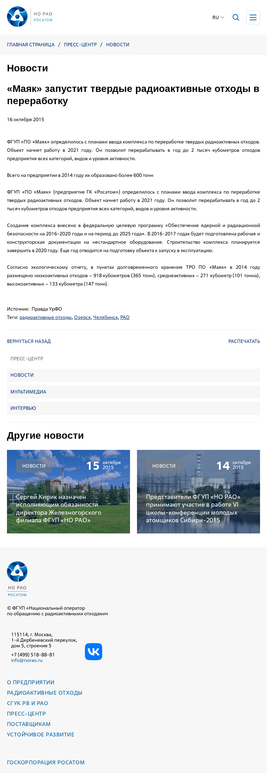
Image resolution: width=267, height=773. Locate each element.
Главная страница (31, 45)
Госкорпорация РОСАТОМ (45, 762)
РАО (125, 317)
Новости (117, 45)
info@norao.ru (26, 660)
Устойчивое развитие (40, 734)
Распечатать (244, 341)
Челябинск (105, 317)
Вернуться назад (29, 341)
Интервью (23, 408)
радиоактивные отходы (45, 317)
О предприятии (30, 682)
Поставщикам (28, 724)
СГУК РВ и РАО (27, 703)
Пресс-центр (80, 45)
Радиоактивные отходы (45, 692)
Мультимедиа (28, 392)
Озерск (82, 317)
